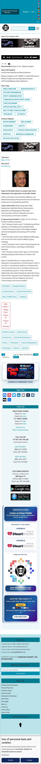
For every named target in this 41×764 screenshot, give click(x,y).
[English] (39, 1)
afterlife (21, 114)
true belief (7, 114)
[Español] (39, 19)
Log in (33, 12)
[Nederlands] (39, 3)
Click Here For (20, 427)
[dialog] (20, 750)
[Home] (5, 28)
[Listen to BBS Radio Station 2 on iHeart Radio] (20, 545)
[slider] (17, 57)
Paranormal (8, 126)
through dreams (10, 103)
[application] (20, 57)
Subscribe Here (20, 617)
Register (26, 12)
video (24, 421)
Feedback (23, 297)
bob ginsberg (5, 166)
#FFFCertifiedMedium (12, 92)
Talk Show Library (6, 690)
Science (16, 348)
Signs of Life (5, 160)
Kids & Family (26, 122)
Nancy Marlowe (9, 89)
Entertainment (9, 122)
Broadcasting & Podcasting (9, 685)
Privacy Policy (5, 709)
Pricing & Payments (7, 688)
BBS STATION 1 (20, 447)
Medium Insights (28, 89)
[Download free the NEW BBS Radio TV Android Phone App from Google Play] (20, 488)
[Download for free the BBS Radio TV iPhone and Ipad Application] (20, 497)
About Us (4, 704)
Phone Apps (4, 701)
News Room (5, 699)
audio (24, 414)
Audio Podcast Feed (24, 291)
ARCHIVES (6, 286)
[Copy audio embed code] (2, 64)
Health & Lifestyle (9, 332)
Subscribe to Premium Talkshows (10, 11)
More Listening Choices (21, 430)
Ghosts (21, 126)
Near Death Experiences (22, 337)
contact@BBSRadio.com (18, 652)
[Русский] (39, 16)
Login (15, 355)
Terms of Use (5, 712)
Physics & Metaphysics (27, 130)
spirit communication (12, 96)
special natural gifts (12, 107)
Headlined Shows (19, 286)
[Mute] (31, 57)
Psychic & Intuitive (11, 138)
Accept (29, 760)
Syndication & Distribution (9, 696)
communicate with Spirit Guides (16, 100)
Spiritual (7, 134)
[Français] (39, 6)
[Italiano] (39, 11)
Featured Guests (8, 291)
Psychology (6, 348)
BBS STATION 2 (20, 457)
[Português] (39, 14)
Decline (10, 760)
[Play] (4, 57)
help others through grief (14, 110)
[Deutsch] (39, 8)
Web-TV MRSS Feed (9, 297)
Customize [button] (5, 755)
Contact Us (4, 707)
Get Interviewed (6, 693)
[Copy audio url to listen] (5, 64)
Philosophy (8, 130)
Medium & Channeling (25, 134)
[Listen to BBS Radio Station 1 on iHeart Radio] (20, 533)
